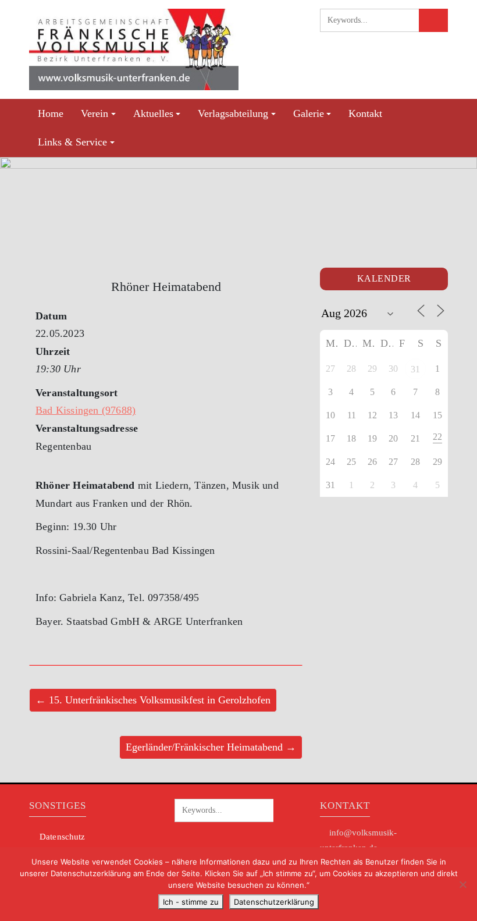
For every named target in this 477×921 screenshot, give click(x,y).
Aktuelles (153, 113)
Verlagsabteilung (233, 113)
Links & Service (72, 142)
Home (50, 113)
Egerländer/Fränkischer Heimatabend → (211, 747)
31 (415, 369)
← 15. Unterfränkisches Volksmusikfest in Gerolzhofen (152, 700)
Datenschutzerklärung (274, 901)
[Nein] (462, 884)
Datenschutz (62, 836)
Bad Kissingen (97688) (85, 410)
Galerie (308, 113)
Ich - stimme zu (191, 901)
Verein (94, 113)
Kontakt (365, 113)
